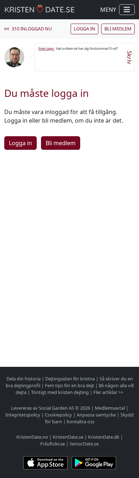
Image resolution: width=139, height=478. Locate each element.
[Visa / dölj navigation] (127, 9)
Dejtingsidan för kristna (70, 378)
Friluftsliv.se (52, 443)
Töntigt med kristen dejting (60, 392)
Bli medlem (118, 28)
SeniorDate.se (84, 443)
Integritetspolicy (22, 415)
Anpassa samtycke (96, 415)
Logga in (84, 28)
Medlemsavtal (110, 408)
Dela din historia (23, 378)
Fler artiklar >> (108, 392)
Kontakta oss (80, 421)
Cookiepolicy (58, 415)
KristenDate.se (68, 437)
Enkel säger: (46, 48)
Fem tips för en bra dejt (69, 385)
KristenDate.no (32, 437)
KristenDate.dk (103, 437)
